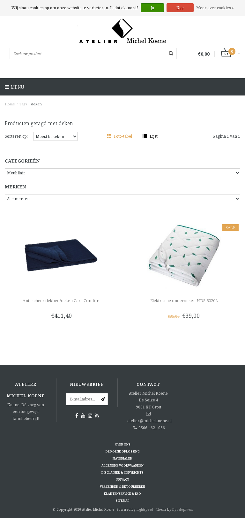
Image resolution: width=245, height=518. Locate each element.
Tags (23, 104)
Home (10, 104)
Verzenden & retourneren (122, 486)
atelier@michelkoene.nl (149, 420)
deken (36, 104)
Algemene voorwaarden (122, 465)
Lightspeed (145, 509)
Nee (180, 8)
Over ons (122, 444)
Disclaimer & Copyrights (122, 472)
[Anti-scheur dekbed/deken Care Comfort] (61, 255)
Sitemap (123, 501)
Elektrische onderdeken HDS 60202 (184, 300)
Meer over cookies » (215, 8)
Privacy (122, 479)
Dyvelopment (182, 509)
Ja (152, 8)
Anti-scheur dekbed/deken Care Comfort (61, 300)
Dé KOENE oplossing (123, 451)
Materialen (122, 458)
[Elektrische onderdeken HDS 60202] (184, 255)
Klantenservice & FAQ (122, 493)
